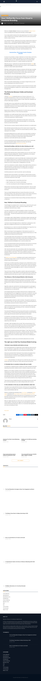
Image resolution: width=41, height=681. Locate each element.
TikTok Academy (5, 606)
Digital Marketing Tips (6, 657)
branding (10, 96)
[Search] (37, 1)
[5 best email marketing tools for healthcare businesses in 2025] (11, 448)
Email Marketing (5, 598)
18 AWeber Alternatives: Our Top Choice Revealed (15, 585)
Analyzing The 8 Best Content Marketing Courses (11, 440)
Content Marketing (6, 593)
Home (4, 4)
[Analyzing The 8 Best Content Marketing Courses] (11, 433)
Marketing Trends (6, 601)
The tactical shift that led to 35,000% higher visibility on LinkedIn (29, 455)
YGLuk (5, 23)
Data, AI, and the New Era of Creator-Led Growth (15, 537)
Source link (6, 410)
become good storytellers (21, 143)
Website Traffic (5, 609)
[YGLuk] (20, 1)
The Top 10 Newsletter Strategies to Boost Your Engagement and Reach (19, 489)
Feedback (6, 359)
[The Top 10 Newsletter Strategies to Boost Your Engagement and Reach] (20, 478)
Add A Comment (20, 460)
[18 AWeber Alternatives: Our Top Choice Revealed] (20, 575)
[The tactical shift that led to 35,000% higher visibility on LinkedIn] (29, 448)
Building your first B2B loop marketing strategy (28, 440)
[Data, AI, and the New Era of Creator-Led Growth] (20, 526)
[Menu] (4, 1)
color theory (24, 392)
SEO (3, 604)
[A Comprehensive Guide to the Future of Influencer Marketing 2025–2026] (20, 550)
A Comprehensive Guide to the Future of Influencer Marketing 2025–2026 (20, 561)
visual (32, 63)
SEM (3, 603)
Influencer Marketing (6, 600)
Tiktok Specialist (5, 668)
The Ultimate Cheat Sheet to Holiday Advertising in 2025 (16, 513)
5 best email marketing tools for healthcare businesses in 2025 (9, 455)
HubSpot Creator (32, 30)
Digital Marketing (8, 4)
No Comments (17, 23)
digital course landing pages (11, 257)
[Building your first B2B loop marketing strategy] (29, 433)
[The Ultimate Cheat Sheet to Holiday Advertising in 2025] (20, 502)
